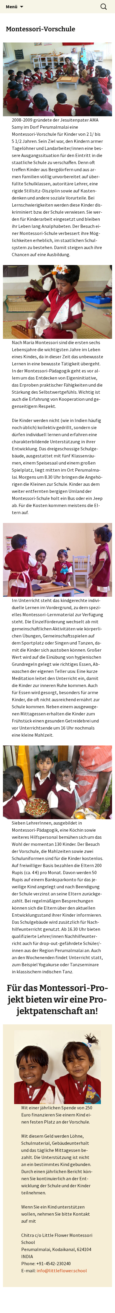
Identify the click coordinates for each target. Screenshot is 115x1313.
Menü (11, 6)
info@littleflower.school (62, 1270)
